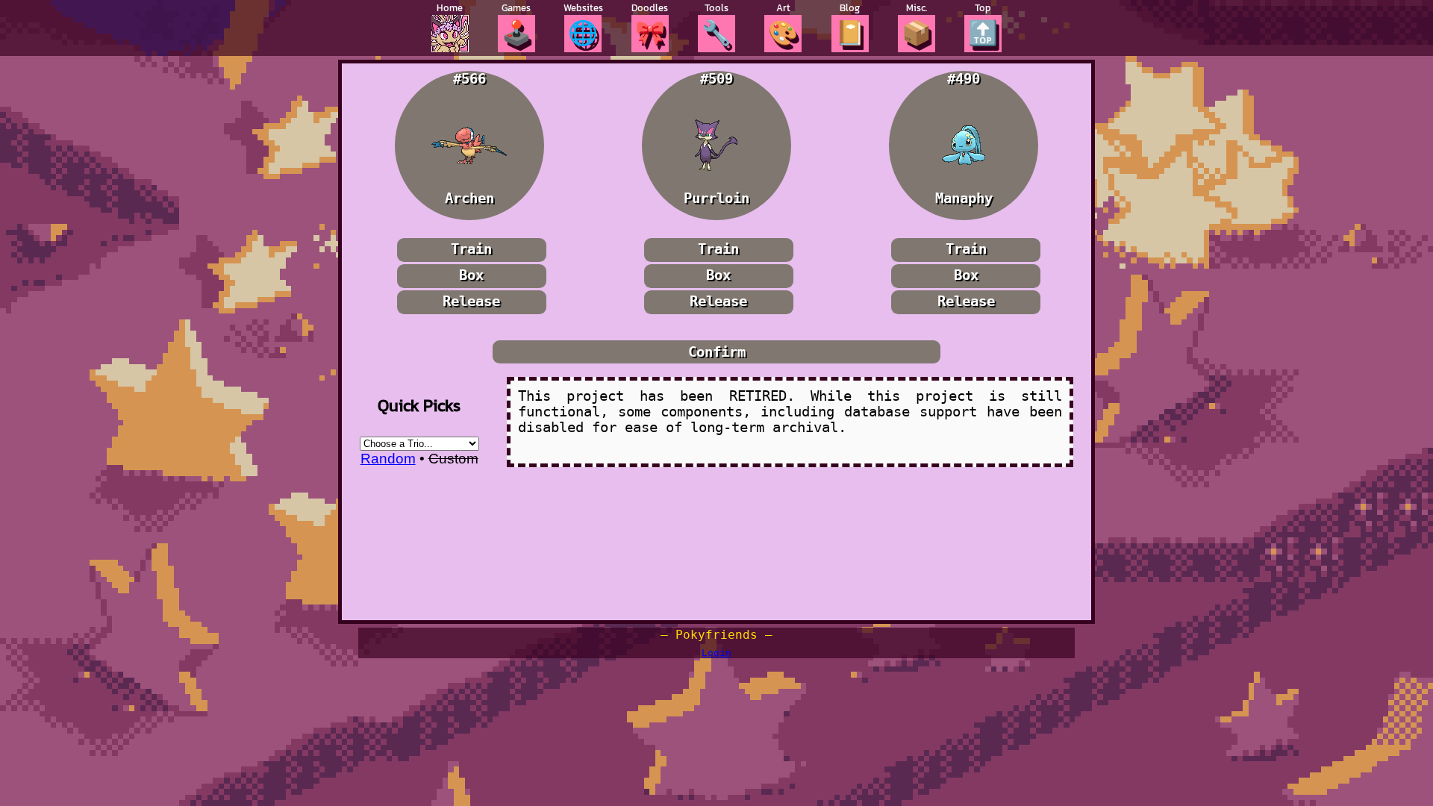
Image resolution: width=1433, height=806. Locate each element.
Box (471, 275)
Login (716, 652)
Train (471, 249)
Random (388, 458)
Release (471, 301)
